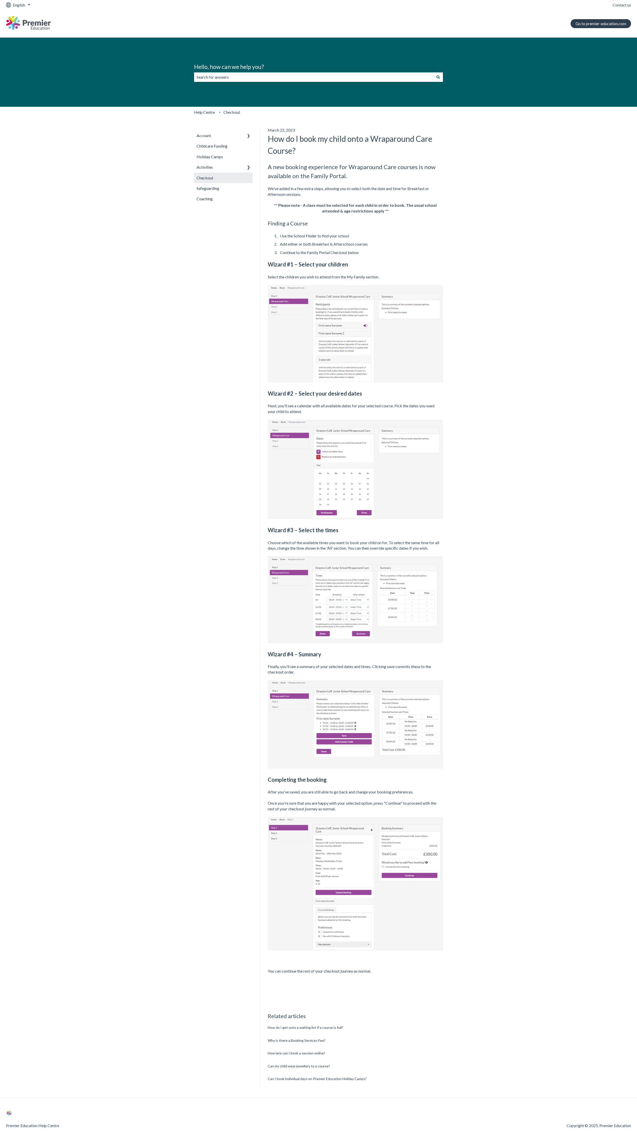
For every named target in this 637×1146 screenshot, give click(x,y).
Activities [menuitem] (205, 167)
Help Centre (204, 112)
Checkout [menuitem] (205, 177)
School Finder (305, 235)
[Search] (438, 77)
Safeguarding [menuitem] (208, 188)
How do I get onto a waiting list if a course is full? (305, 1027)
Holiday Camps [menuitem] (210, 156)
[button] (249, 136)
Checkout (231, 112)
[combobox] (313, 77)
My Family (356, 276)
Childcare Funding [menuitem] (212, 146)
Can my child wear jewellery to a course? (299, 1066)
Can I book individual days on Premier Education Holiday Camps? (317, 1079)
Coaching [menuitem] (205, 198)
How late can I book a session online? (296, 1053)
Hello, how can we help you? (229, 66)
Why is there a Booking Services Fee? (296, 1040)
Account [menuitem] (204, 135)
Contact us (622, 4)
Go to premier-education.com (601, 23)
